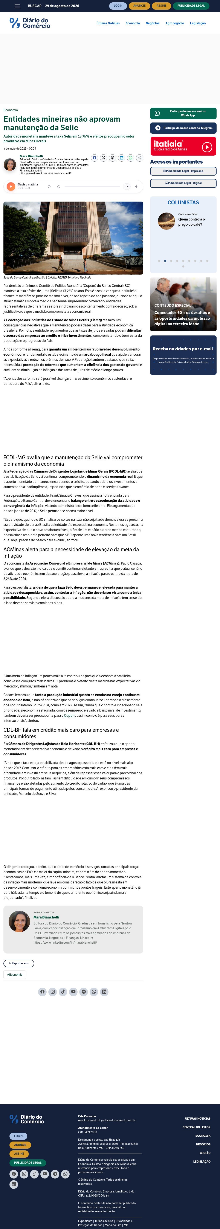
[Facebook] (42, 992)
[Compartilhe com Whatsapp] (130, 158)
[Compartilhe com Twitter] (103, 158)
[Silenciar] (136, 186)
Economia (133, 23)
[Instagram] (52, 992)
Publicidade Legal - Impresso (184, 171)
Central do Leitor (197, 1127)
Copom (69, 715)
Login (118, 6)
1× (126, 186)
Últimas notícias (198, 1118)
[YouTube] (73, 992)
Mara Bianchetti (46, 917)
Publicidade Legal (191, 6)
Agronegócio (174, 23)
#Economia (14, 974)
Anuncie (139, 6)
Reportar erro (20, 963)
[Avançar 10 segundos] (58, 186)
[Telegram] (83, 992)
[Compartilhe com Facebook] (94, 158)
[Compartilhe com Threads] (112, 158)
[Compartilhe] (139, 158)
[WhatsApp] (94, 992)
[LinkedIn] (104, 992)
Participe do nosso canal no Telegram (188, 128)
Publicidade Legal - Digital (185, 183)
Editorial (183, 214)
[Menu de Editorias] (17, 6)
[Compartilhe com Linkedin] (121, 158)
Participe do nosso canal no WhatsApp (188, 113)
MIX (126, 1225)
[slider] (92, 186)
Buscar (35, 6)
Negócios (152, 23)
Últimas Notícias (108, 23)
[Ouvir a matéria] (11, 186)
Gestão (205, 1153)
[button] (159, 261)
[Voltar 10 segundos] (49, 186)
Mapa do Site (113, 1225)
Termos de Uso (104, 1221)
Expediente (85, 1221)
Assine (162, 6)
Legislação (198, 23)
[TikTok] (63, 992)
